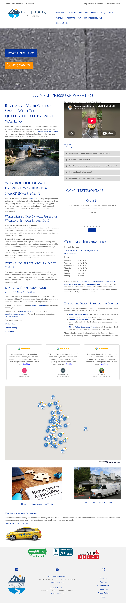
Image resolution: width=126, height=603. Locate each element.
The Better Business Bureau (97, 284)
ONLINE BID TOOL (12, 316)
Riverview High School (78, 314)
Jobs (111, 12)
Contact (59, 18)
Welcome (60, 12)
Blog (103, 12)
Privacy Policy (103, 593)
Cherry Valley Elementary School (82, 327)
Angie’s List (110, 282)
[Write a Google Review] (19, 349)
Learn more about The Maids (16, 524)
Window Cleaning (11, 324)
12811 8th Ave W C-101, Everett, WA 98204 (81, 251)
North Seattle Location (57, 576)
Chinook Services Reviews (90, 18)
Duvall (32, 198)
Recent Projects (63, 23)
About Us (71, 18)
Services (72, 12)
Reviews (103, 582)
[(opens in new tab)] (37, 552)
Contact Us (103, 589)
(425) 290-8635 (25, 311)
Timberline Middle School (80, 319)
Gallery (94, 12)
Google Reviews (70, 284)
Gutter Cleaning (11, 328)
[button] (92, 153)
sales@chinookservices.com (16, 314)
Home (103, 597)
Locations (83, 12)
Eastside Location (57, 588)
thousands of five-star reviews (46, 131)
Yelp (79, 284)
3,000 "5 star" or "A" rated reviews (90, 282)
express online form (38, 305)
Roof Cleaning (10, 331)
